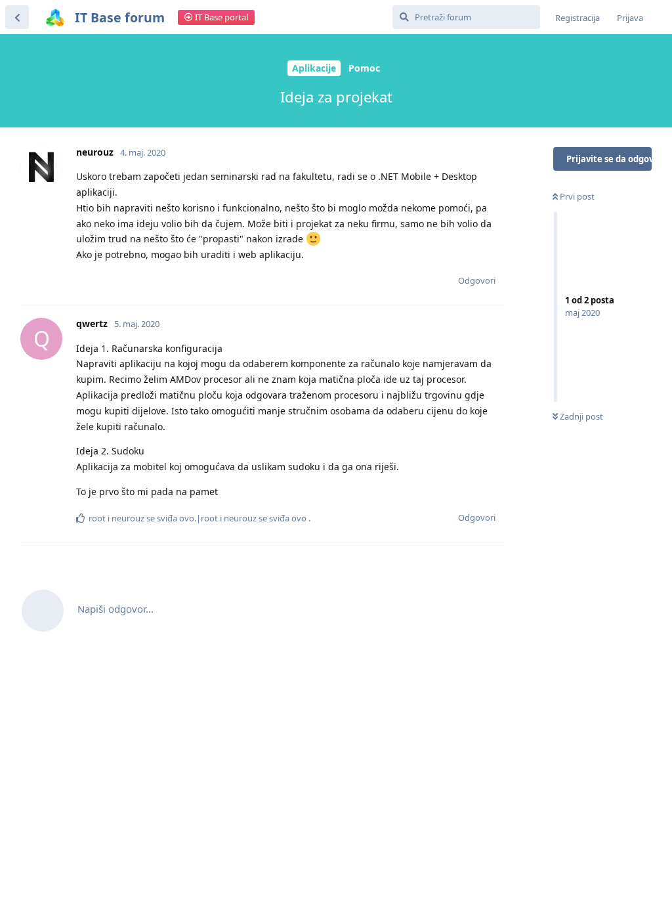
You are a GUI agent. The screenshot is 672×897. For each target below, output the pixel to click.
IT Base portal (220, 17)
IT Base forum (120, 17)
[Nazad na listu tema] (17, 17)
